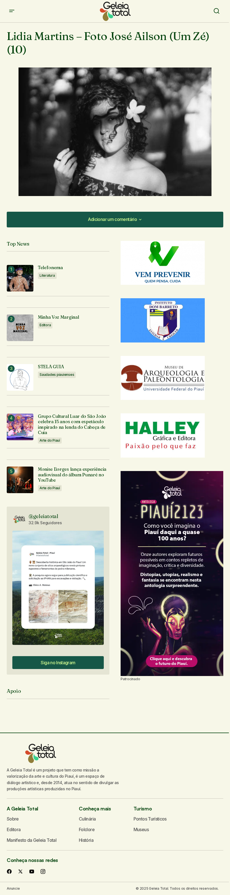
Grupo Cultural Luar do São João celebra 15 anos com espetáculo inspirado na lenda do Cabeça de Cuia (72, 424)
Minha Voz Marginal (58, 317)
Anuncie (13, 888)
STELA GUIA (51, 366)
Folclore (87, 829)
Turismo (143, 808)
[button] (12, 11)
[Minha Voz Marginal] (20, 327)
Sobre (13, 819)
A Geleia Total (22, 808)
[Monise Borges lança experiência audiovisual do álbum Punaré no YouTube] (20, 480)
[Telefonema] (20, 278)
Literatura (47, 275)
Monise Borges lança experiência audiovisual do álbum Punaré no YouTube (72, 475)
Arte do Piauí (50, 440)
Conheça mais (95, 808)
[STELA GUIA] (20, 377)
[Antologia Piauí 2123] (172, 573)
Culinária (87, 819)
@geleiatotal (43, 516)
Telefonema (50, 267)
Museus (141, 829)
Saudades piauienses (57, 374)
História (86, 840)
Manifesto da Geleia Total (31, 840)
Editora (45, 325)
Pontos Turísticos (150, 819)
